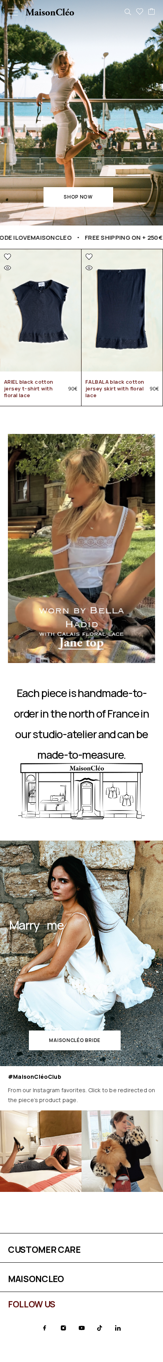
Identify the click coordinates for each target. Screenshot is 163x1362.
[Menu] (13, 12)
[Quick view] (7, 267)
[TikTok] (100, 1328)
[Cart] (151, 12)
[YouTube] (81, 1328)
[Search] (127, 11)
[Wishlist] (139, 12)
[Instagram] (63, 1328)
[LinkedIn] (118, 1328)
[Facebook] (45, 1328)
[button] (78, 197)
